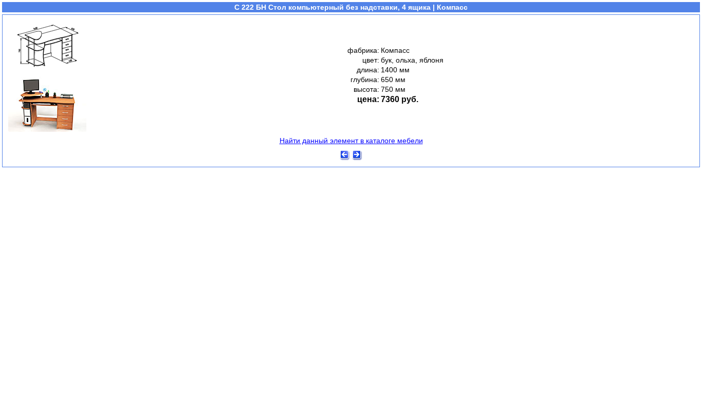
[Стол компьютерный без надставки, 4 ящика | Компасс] (47, 131)
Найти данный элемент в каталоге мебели (351, 140)
